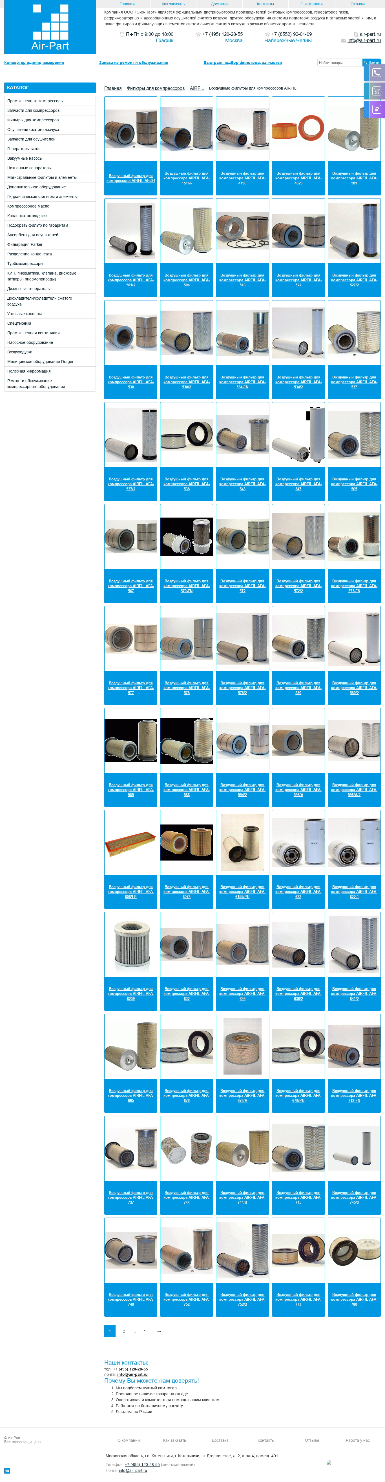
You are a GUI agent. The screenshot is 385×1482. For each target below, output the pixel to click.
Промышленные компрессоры (35, 101)
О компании (311, 4)
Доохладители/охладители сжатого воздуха (39, 301)
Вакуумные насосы (25, 158)
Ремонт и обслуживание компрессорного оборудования (36, 383)
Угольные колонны (24, 313)
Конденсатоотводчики (27, 215)
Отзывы (358, 4)
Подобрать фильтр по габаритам (37, 225)
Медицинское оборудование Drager (40, 361)
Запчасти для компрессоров (33, 110)
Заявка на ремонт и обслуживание (133, 62)
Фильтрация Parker (25, 244)
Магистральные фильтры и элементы (42, 177)
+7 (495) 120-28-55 (130, 1369)
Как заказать (173, 4)
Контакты (265, 4)
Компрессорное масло (28, 206)
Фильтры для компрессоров (33, 120)
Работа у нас (358, 1440)
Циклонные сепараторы (29, 168)
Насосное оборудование (30, 342)
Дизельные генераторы (28, 288)
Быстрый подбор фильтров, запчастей (242, 62)
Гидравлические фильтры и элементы (42, 196)
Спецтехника (19, 323)
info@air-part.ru (132, 1374)
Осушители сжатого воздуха (33, 129)
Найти (374, 62)
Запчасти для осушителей (31, 139)
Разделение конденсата (29, 254)
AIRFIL (197, 88)
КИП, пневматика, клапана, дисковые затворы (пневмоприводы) (41, 276)
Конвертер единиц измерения (34, 62)
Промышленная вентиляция (33, 333)
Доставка (219, 4)
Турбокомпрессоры (25, 263)
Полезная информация (29, 371)
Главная (127, 4)
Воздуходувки (19, 352)
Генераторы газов (23, 148)
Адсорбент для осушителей (32, 235)
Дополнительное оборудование (36, 187)
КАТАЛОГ (18, 87)
